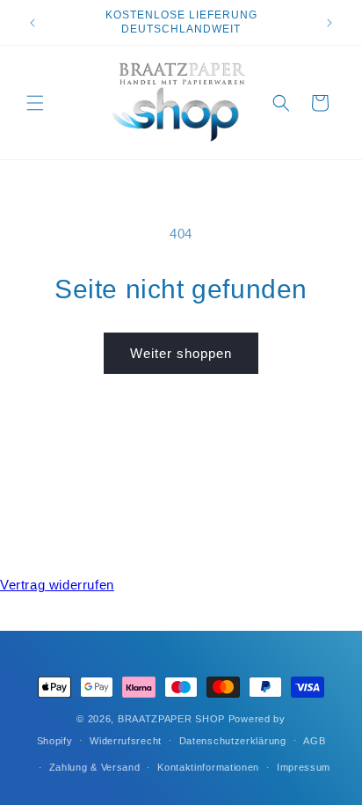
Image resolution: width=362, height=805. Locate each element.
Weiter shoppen (181, 353)
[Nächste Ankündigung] (329, 23)
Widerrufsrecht (126, 740)
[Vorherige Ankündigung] (32, 23)
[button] (35, 103)
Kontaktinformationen (208, 767)
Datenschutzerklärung (232, 740)
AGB (314, 740)
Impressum (303, 767)
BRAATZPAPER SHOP (171, 719)
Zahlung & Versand (95, 767)
